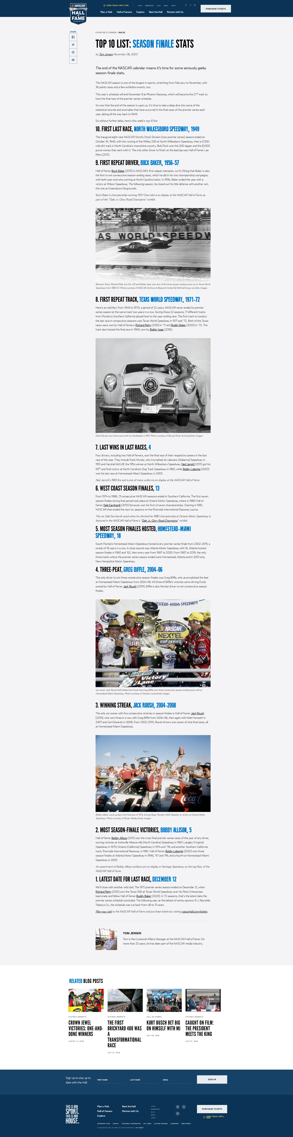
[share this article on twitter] (73, 45)
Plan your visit (104, 911)
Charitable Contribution (131, 1123)
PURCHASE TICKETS (216, 9)
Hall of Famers (124, 12)
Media (166, 5)
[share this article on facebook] (73, 37)
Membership (149, 5)
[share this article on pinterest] (73, 52)
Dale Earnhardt (112, 505)
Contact (116, 1123)
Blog (159, 5)
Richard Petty (143, 325)
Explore (140, 12)
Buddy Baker (178, 325)
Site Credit (140, 1127)
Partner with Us (175, 12)
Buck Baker (118, 171)
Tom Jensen (106, 54)
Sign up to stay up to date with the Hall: (78, 1080)
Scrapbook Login (103, 1123)
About (173, 5)
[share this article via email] (73, 60)
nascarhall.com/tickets (194, 911)
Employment (186, 1123)
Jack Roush (129, 586)
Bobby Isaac (157, 329)
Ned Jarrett (188, 464)
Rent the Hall (155, 12)
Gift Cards (147, 1123)
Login (140, 5)
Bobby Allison (119, 838)
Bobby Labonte (191, 469)
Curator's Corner (106, 32)
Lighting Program (161, 1123)
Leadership (174, 1123)
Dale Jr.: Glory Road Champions (160, 520)
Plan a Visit (106, 12)
